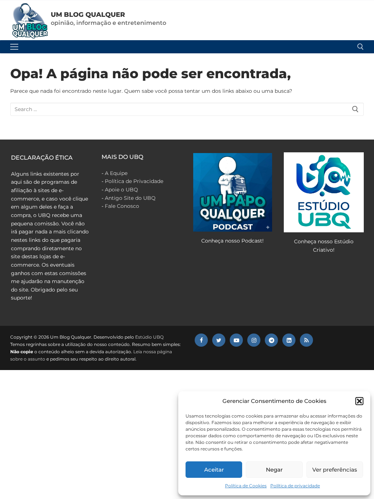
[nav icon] (14, 46)
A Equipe (116, 173)
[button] (359, 401)
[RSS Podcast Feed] (306, 340)
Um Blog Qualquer (88, 15)
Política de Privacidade (134, 181)
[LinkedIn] (288, 340)
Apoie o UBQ (121, 189)
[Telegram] (271, 340)
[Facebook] (201, 340)
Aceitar (214, 469)
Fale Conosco (122, 206)
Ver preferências (334, 469)
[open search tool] (360, 46)
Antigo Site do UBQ (130, 198)
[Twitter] (218, 340)
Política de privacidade (295, 485)
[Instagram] (253, 340)
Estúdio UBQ (149, 337)
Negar (274, 469)
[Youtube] (236, 340)
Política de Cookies (246, 485)
